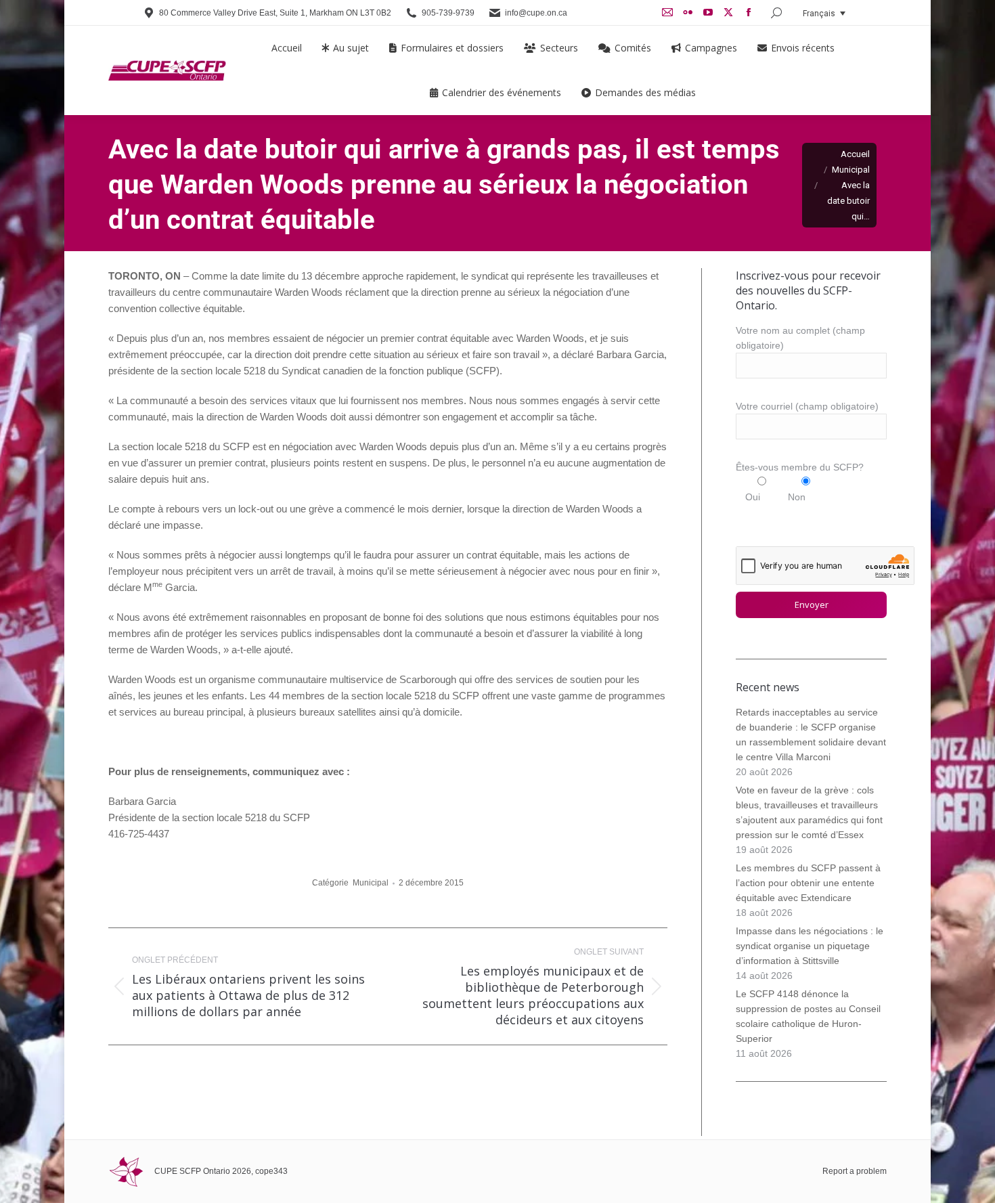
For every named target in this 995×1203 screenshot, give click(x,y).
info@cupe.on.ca (536, 13)
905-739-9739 (448, 13)
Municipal (371, 883)
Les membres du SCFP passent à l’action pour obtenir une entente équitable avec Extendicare (808, 882)
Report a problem (854, 1171)
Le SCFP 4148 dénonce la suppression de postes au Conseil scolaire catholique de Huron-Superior (808, 1016)
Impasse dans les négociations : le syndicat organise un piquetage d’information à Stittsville (809, 945)
